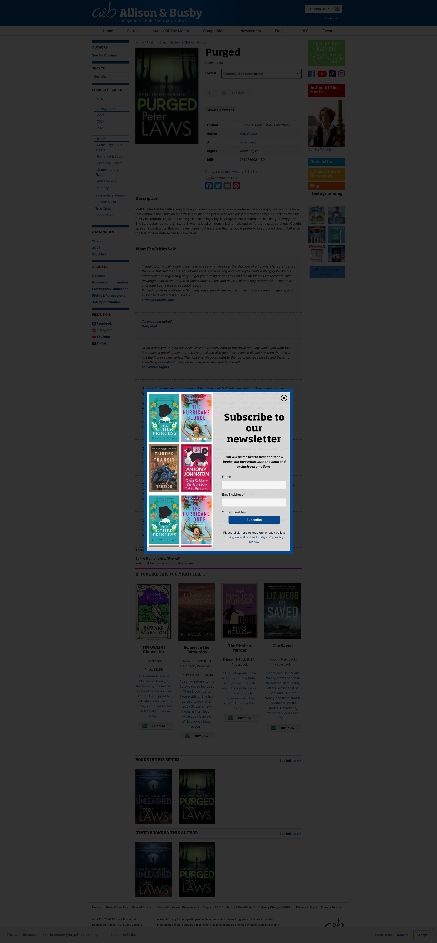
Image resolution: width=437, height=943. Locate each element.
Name (226, 477)
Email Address (233, 494)
